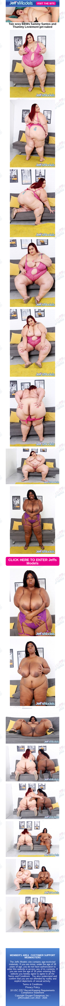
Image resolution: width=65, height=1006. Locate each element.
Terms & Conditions (32, 984)
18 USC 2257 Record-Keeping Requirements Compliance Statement (32, 991)
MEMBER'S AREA (19, 955)
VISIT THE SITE (46, 3)
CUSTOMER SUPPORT (43, 955)
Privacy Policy (32, 987)
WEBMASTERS (32, 958)
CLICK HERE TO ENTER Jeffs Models (32, 561)
